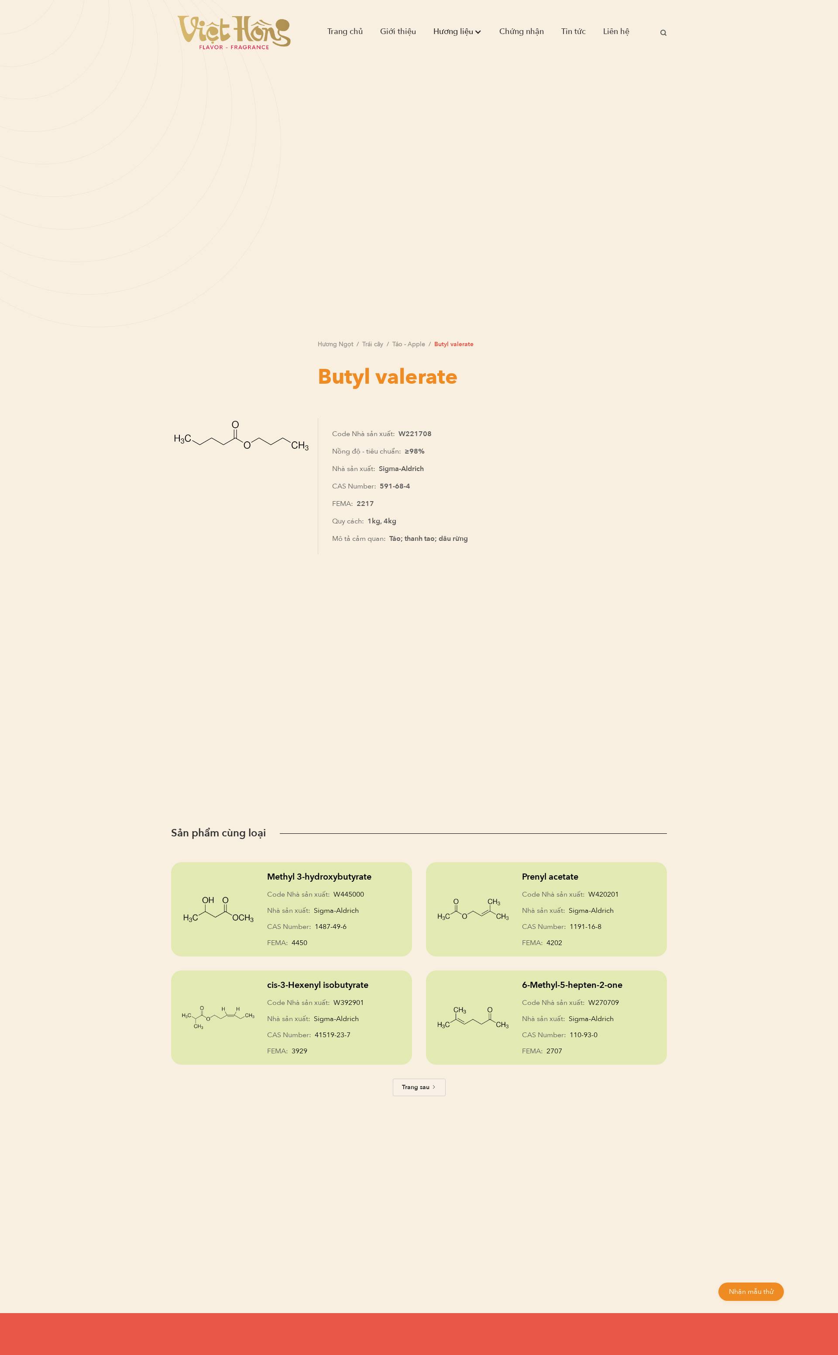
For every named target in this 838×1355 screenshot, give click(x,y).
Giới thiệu (398, 31)
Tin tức (573, 31)
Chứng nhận (521, 31)
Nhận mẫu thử (751, 1292)
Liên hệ (616, 31)
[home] (234, 32)
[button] (458, 32)
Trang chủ (345, 31)
